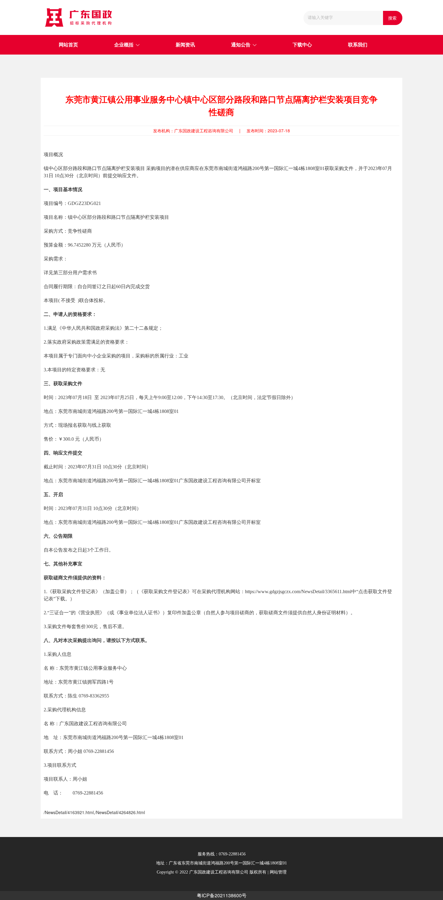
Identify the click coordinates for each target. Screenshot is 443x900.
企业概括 (124, 44)
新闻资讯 (185, 44)
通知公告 (240, 44)
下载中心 (302, 44)
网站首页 (68, 44)
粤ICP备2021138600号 (222, 895)
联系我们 (357, 44)
